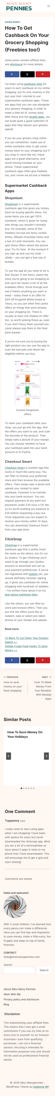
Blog (6, 1004)
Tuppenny (12, 820)
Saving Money (12, 22)
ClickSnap (11, 545)
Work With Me (12, 994)
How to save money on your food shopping (13, 684)
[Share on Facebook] (12, 74)
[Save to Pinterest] (43, 74)
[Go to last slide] (8, 756)
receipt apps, (37, 116)
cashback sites (33, 84)
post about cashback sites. (21, 594)
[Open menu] (48, 6)
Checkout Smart (15, 467)
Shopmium (11, 204)
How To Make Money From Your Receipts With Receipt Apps (42, 688)
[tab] (21, 788)
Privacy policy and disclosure (21, 999)
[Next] (46, 756)
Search (8, 964)
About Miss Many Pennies (20, 989)
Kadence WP (41, 1086)
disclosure (16, 64)
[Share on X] (27, 74)
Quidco (33, 574)
